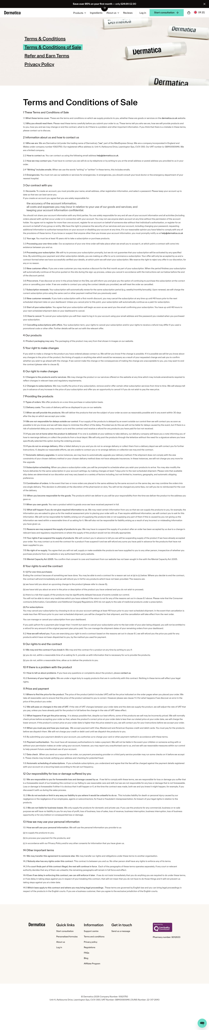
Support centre (91, 931)
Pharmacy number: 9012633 (166, 937)
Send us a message (120, 931)
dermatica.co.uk (169, 118)
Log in (142, 13)
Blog (86, 958)
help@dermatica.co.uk (107, 155)
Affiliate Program (92, 963)
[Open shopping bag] (189, 12)
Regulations (89, 947)
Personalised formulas (67, 936)
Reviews (128, 13)
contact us (126, 673)
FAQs (86, 953)
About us (111, 13)
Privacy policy (90, 942)
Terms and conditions (94, 936)
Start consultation (65, 931)
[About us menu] (118, 12)
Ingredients (96, 13)
